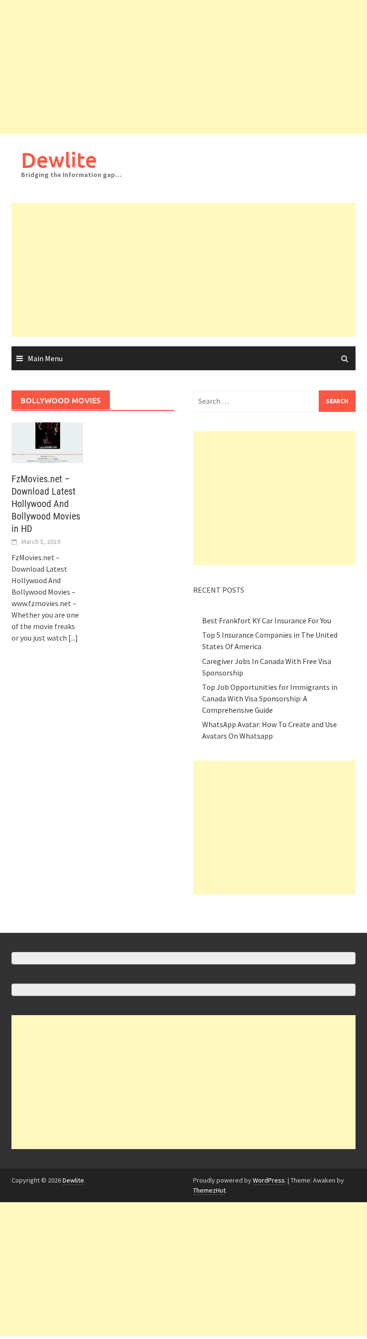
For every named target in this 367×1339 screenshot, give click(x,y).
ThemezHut (209, 1190)
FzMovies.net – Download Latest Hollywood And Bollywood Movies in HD (45, 503)
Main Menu (45, 358)
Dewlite (59, 159)
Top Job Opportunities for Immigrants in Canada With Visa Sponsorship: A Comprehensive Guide (269, 698)
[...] (73, 637)
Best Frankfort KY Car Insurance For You (266, 620)
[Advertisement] (183, 67)
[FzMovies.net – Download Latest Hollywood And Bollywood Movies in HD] (47, 441)
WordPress (269, 1180)
